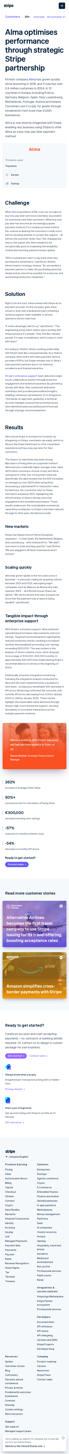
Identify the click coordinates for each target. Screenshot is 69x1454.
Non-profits (43, 1266)
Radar (8, 1258)
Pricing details (13, 1089)
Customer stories (15, 1366)
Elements (10, 1214)
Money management (48, 1214)
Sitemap (9, 1404)
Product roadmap (46, 1361)
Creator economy (47, 1232)
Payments (11, 1249)
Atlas (8, 1173)
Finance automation (48, 1196)
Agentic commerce (47, 1178)
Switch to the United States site (24, 1446)
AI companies (44, 1227)
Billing (8, 1182)
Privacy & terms (14, 1387)
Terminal (10, 1276)
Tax (7, 1272)
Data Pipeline (12, 1209)
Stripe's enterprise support (21, 375)
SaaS (40, 1223)
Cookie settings (14, 1409)
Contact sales (16, 864)
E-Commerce (44, 1187)
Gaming (41, 1240)
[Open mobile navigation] (62, 6)
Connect (10, 1200)
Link (7, 1236)
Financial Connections (17, 1218)
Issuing (9, 1232)
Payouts (9, 1254)
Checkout (10, 1191)
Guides (9, 1361)
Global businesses (47, 1200)
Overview (39, 16)
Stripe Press (44, 1374)
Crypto (9, 1205)
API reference (13, 1122)
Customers (12, 16)
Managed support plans (18, 1431)
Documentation (45, 1322)
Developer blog (45, 1348)
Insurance (42, 1253)
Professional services (49, 1270)
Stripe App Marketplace (50, 1296)
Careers (41, 1366)
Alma (32, 79)
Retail (40, 1279)
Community (11, 1374)
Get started (15, 1055)
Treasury (10, 1281)
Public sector (44, 1275)
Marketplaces (44, 1209)
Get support (12, 1426)
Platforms (42, 1218)
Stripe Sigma (12, 1267)
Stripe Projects (45, 1344)
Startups (42, 1173)
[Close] (62, 1439)
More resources (14, 1413)
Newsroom (43, 1370)
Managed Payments (16, 1240)
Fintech (41, 1236)
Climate (9, 1196)
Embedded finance (47, 1191)
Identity (9, 1223)
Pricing (9, 1169)
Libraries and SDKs (47, 1339)
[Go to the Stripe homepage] (9, 1152)
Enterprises (43, 1169)
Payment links (13, 1245)
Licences (10, 1400)
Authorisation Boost (16, 1178)
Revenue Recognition (17, 1263)
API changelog (45, 1335)
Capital (9, 1187)
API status (42, 1330)
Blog (7, 1370)
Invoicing (10, 1227)
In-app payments (46, 1205)
